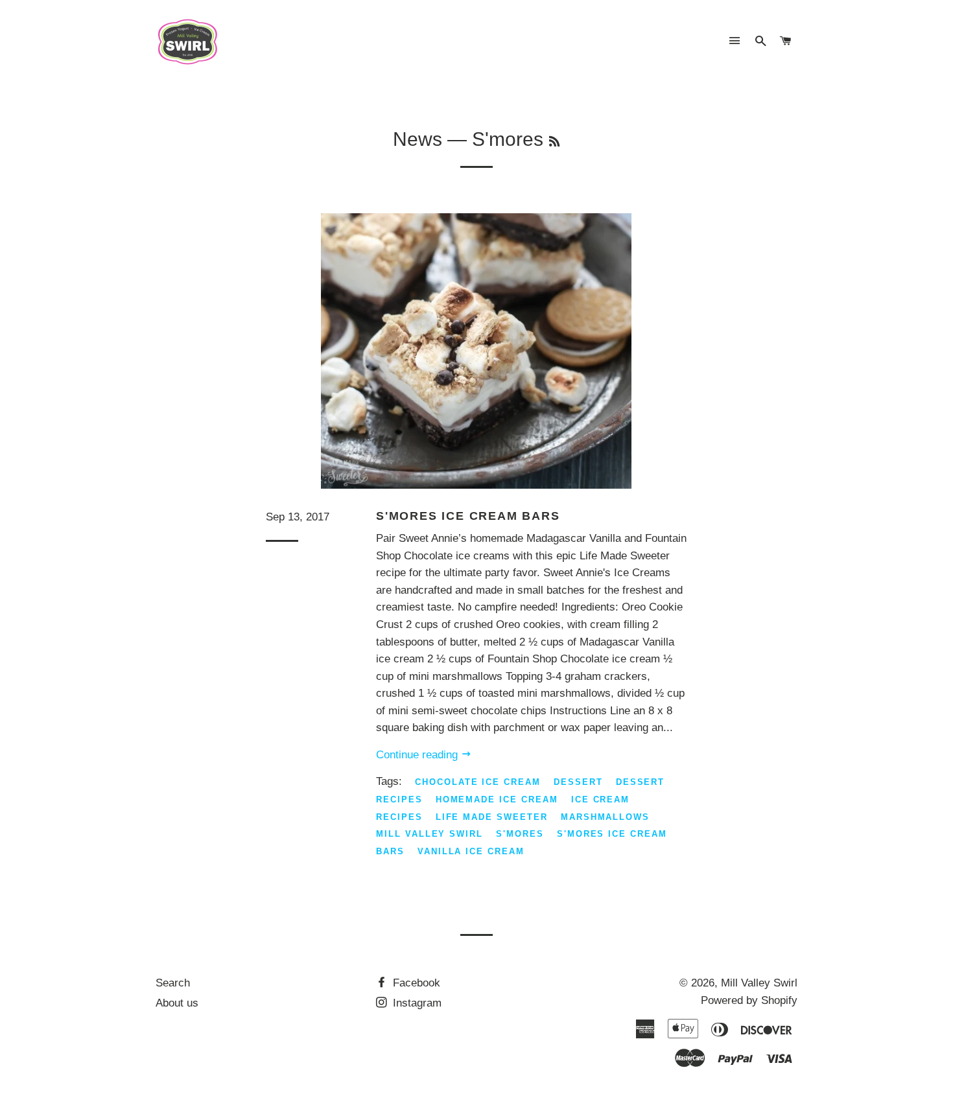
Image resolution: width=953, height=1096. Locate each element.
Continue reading (418, 755)
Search (173, 983)
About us (177, 1003)
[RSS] (554, 141)
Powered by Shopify (749, 1000)
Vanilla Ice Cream (471, 851)
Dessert (578, 782)
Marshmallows (605, 817)
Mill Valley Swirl (429, 834)
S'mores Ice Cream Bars (468, 515)
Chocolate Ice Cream (478, 782)
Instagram (415, 1003)
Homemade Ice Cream (497, 799)
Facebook (415, 983)
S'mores (520, 834)
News (417, 139)
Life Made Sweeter (492, 817)
